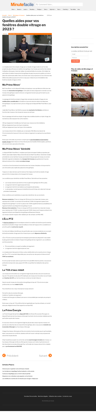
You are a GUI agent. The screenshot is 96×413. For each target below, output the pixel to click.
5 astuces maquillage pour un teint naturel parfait (16, 373)
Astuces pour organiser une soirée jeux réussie (15, 368)
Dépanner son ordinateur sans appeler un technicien (17, 376)
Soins (45, 9)
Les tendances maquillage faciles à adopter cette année (18, 371)
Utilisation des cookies (55, 396)
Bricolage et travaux (18, 15)
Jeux (78, 9)
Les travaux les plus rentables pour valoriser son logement (82, 110)
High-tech (52, 9)
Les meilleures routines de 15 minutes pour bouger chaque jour (20, 378)
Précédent (12, 355)
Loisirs (25, 9)
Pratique (39, 9)
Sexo (58, 9)
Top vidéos (73, 9)
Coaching (65, 9)
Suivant (43, 355)
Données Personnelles (30, 396)
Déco (13, 9)
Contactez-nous (67, 396)
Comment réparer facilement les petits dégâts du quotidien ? (81, 95)
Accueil (4, 15)
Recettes (32, 9)
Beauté (19, 9)
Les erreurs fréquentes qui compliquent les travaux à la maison (82, 80)
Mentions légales (43, 396)
